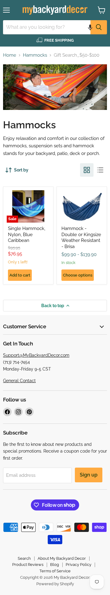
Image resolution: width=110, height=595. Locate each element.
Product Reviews (27, 564)
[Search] (98, 27)
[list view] (100, 170)
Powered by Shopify (55, 584)
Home (9, 55)
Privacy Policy (78, 564)
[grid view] (87, 170)
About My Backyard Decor (62, 558)
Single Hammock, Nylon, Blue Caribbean (26, 234)
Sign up (88, 475)
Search (24, 558)
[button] (90, 27)
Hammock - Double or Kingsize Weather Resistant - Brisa (81, 237)
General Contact (19, 380)
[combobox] (46, 27)
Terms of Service (55, 571)
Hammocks (35, 55)
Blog (54, 564)
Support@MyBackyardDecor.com (36, 355)
